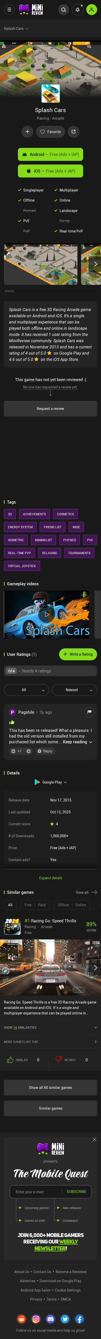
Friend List (52, 527)
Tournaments (79, 553)
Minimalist (43, 540)
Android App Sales (35, 1290)
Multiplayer (69, 190)
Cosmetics (65, 514)
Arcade (58, 118)
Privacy (36, 1299)
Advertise (27, 1280)
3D (10, 514)
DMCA (66, 1299)
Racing (43, 118)
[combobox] (24, 689)
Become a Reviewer (71, 1271)
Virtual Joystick (22, 566)
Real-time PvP (71, 231)
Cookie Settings (68, 1290)
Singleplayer (33, 190)
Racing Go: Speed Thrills (50, 921)
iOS (54, 171)
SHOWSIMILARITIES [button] (20, 1027)
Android (54, 154)
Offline (28, 200)
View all (82, 892)
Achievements (34, 514)
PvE (26, 220)
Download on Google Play (60, 1280)
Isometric (16, 540)
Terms (51, 1299)
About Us (21, 1271)
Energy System (20, 527)
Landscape (68, 210)
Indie (76, 527)
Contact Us (42, 1271)
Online (65, 200)
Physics (69, 540)
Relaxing (49, 553)
